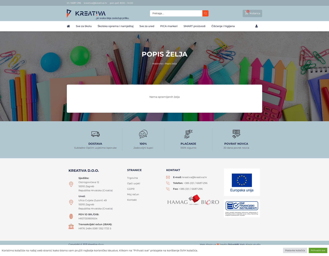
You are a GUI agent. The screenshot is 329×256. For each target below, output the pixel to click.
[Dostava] (95, 134)
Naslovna (157, 63)
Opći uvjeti (133, 183)
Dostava (95, 143)
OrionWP (233, 244)
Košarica (255, 13)
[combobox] (176, 13)
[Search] (205, 13)
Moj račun (133, 194)
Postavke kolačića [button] (295, 250)
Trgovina (132, 177)
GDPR (131, 188)
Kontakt (132, 199)
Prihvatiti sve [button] (318, 250)
